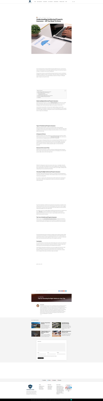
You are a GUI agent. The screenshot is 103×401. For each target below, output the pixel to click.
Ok (71, 399)
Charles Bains (39, 17)
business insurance (54, 102)
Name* (38, 352)
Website (58, 352)
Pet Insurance (41, 387)
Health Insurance (39, 1)
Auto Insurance (50, 1)
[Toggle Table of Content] (65, 90)
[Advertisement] (24, 8)
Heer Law (40, 211)
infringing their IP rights (55, 136)
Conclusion (39, 97)
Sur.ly (70, 389)
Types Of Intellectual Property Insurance (43, 92)
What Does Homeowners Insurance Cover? (66, 332)
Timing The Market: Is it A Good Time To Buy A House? (45, 332)
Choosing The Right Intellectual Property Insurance (45, 95)
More (66, 1)
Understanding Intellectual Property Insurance (44, 91)
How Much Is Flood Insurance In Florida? (65, 323)
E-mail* (48, 352)
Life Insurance (45, 1)
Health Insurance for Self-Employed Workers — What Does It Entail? (60, 390)
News (35, 1)
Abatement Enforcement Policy (43, 94)
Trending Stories (61, 1)
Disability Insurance (41, 386)
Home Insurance (56, 1)
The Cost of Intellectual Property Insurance (43, 96)
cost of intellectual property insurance (50, 218)
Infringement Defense (42, 93)
